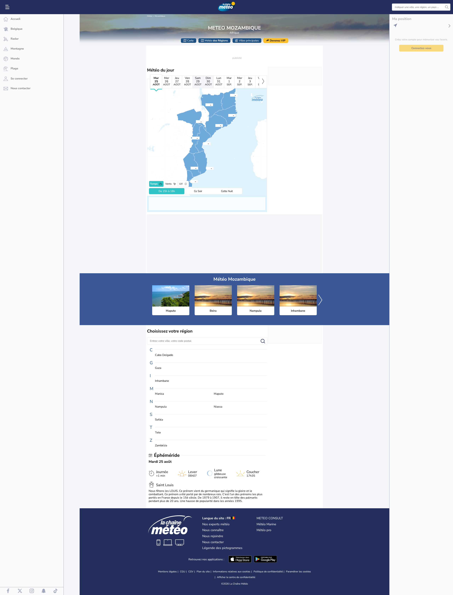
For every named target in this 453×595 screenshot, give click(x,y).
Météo (149, 16)
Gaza (158, 368)
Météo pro (264, 530)
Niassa (218, 406)
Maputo (218, 394)
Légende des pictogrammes (222, 548)
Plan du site (203, 571)
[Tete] (196, 121)
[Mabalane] (190, 168)
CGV (190, 571)
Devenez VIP (277, 40)
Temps (154, 183)
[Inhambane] (206, 168)
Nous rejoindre (212, 536)
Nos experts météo (216, 524)
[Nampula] (228, 115)
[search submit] (446, 7)
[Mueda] (230, 95)
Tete (158, 432)
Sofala (159, 419)
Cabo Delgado (164, 355)
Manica (159, 394)
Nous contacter (213, 542)
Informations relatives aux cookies (231, 571)
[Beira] (203, 143)
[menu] (8, 7)
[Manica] (192, 138)
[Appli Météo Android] (265, 559)
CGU (182, 571)
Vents (168, 183)
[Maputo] (190, 181)
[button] (190, 181)
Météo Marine (266, 524)
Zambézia (161, 445)
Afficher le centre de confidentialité (236, 577)
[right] (263, 81)
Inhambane (162, 381)
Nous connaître (213, 530)
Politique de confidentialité (268, 571)
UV (181, 183)
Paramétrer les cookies (298, 571)
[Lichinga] (205, 104)
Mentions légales (167, 571)
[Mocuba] (215, 125)
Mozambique (160, 16)
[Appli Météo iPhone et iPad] (239, 559)
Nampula (161, 406)
